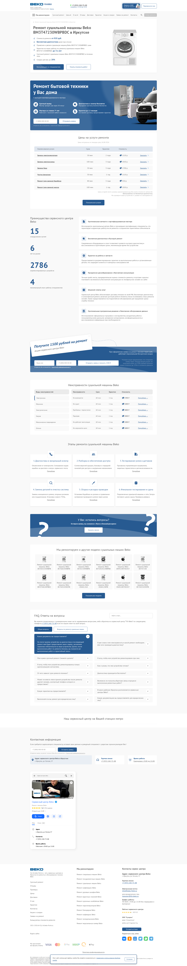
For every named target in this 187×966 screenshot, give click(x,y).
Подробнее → (143, 398)
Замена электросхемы (46, 162)
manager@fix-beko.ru (130, 896)
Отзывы (82, 15)
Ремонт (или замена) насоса (48, 187)
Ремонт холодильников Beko (88, 919)
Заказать (143, 155)
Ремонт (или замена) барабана (49, 181)
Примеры (34, 890)
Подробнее (51, 471)
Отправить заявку (69, 121)
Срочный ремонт (58, 15)
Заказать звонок (93, 530)
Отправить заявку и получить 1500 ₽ (98, 363)
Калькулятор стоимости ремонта (42, 920)
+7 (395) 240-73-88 (79, 5)
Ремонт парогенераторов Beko (88, 905)
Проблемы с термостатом (81, 410)
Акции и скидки (108, 15)
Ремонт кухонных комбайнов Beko (90, 901)
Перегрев (76, 416)
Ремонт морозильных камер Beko (89, 923)
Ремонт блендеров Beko (86, 910)
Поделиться (124, 939)
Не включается (78, 398)
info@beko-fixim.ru (129, 891)
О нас (75, 15)
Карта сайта (34, 934)
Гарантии (98, 15)
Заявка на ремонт (122, 15)
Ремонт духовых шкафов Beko (88, 892)
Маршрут (40, 816)
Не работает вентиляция (81, 422)
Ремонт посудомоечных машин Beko (91, 879)
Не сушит (76, 404)
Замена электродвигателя (47, 155)
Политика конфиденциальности (93, 952)
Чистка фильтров (44, 174)
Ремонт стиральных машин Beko (89, 874)
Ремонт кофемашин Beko (86, 888)
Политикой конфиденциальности (75, 753)
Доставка (90, 15)
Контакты (134, 15)
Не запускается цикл (80, 428)
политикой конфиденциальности (61, 367)
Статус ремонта (150, 15)
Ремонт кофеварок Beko (86, 914)
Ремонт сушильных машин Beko (89, 883)
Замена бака (42, 168)
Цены (68, 15)
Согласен (130, 959)
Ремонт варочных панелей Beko (89, 897)
